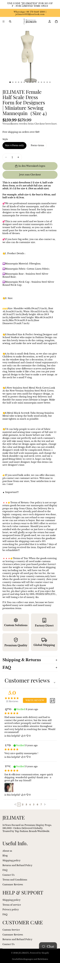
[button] (15, 804)
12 (41, 82)
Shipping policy (11, 860)
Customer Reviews (12, 884)
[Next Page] (45, 804)
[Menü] (3, 21)
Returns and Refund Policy (17, 865)
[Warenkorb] (56, 21)
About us (7, 850)
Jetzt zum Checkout (30, 174)
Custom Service (11, 929)
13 (44, 82)
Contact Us (8, 875)
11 (38, 82)
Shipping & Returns (21, 660)
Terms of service (11, 904)
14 (47, 82)
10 (35, 82)
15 (50, 82)
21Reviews (12, 701)
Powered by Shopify (39, 953)
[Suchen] (10, 21)
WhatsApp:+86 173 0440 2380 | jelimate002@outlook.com (30, 13)
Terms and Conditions (14, 879)
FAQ (6, 667)
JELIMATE (23, 953)
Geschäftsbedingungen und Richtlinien (30, 959)
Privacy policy (10, 909)
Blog (5, 855)
